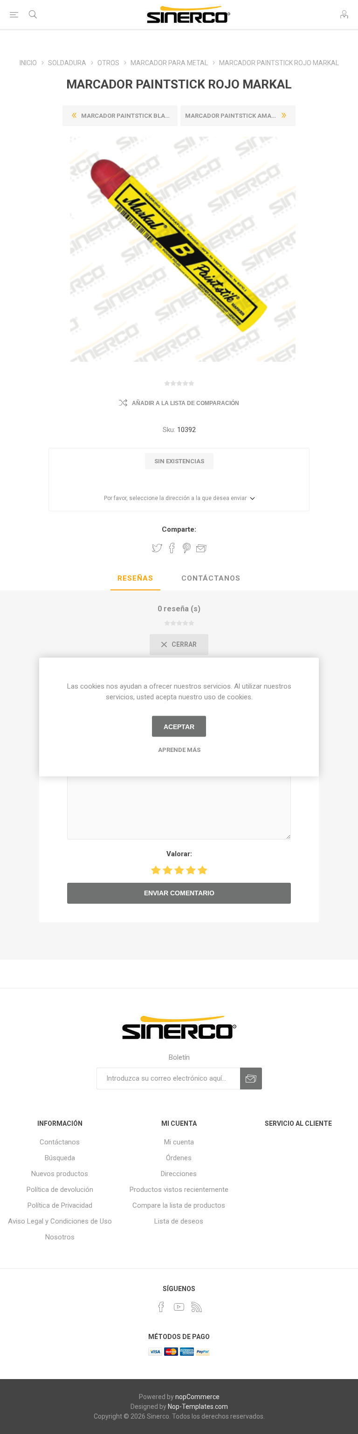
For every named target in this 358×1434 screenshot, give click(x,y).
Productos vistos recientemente (179, 1189)
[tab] (135, 578)
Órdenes (179, 1158)
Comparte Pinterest (187, 548)
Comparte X (157, 548)
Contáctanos (211, 578)
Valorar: (179, 854)
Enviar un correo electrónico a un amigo (201, 548)
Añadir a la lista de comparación (185, 403)
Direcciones (179, 1174)
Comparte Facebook (172, 548)
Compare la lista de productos (178, 1205)
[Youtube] (179, 1306)
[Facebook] (161, 1306)
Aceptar (179, 726)
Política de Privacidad (60, 1205)
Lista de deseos (178, 1221)
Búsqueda (60, 1158)
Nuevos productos (59, 1174)
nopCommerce (197, 1396)
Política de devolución (60, 1189)
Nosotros (60, 1237)
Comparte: (179, 529)
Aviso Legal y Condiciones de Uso (60, 1221)
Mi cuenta (179, 1142)
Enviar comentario (179, 893)
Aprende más (179, 749)
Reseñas (135, 578)
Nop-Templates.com (198, 1406)
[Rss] (196, 1306)
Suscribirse (251, 1078)
